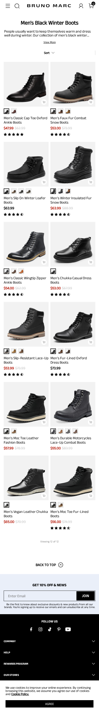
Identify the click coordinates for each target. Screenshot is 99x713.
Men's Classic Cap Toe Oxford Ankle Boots (25, 120)
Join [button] (85, 596)
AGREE (49, 704)
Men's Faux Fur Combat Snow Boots (68, 120)
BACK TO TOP (46, 565)
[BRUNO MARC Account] (81, 6)
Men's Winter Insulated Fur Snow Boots (71, 200)
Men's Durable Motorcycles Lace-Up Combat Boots (70, 440)
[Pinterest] (58, 629)
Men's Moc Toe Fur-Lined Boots (69, 514)
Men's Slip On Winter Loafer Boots (25, 200)
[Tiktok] (49, 629)
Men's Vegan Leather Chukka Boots (26, 514)
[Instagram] (40, 629)
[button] (8, 6)
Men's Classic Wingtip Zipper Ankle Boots (25, 280)
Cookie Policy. (20, 694)
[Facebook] (31, 629)
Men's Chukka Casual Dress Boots (70, 280)
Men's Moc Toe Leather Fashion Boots (21, 440)
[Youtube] (68, 629)
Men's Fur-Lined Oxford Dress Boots (68, 360)
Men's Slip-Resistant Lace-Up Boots (26, 360)
